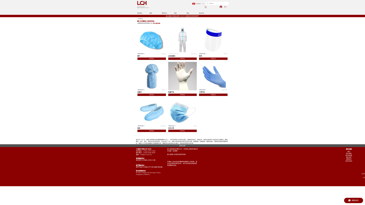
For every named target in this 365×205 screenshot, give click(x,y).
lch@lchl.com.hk (146, 154)
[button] (205, 7)
